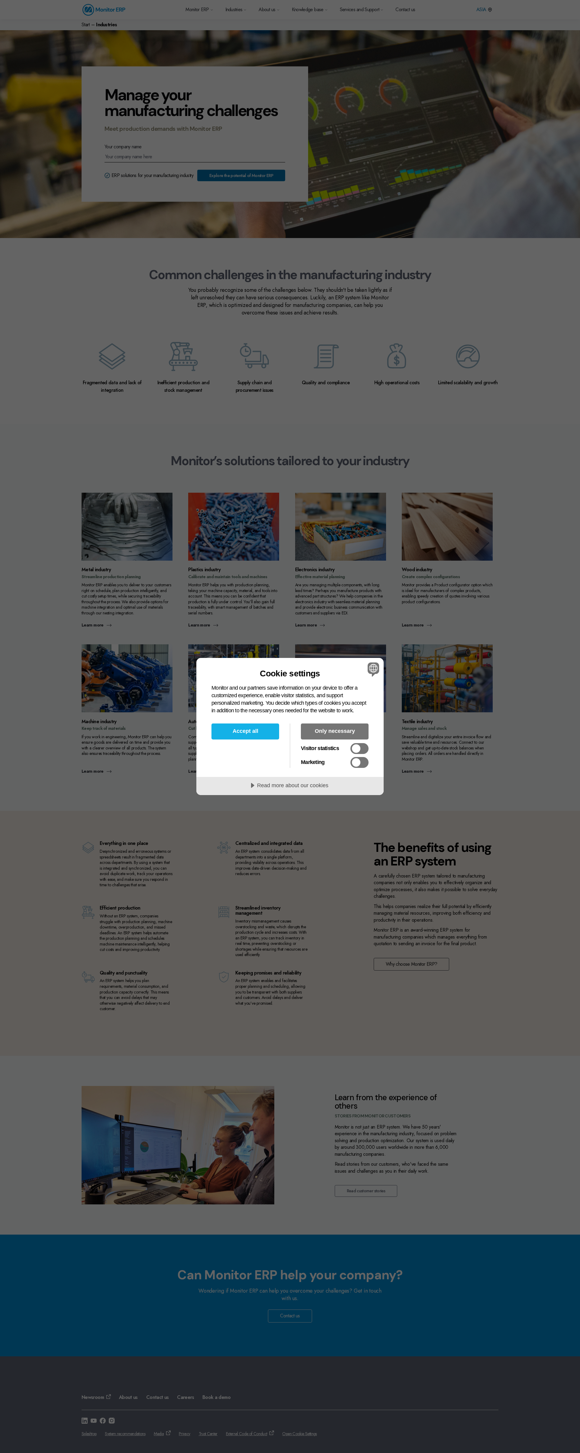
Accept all (245, 731)
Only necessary (335, 731)
